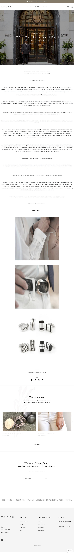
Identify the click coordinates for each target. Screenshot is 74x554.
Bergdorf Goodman (34, 372)
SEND (46, 478)
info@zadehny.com (4, 532)
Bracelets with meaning (25, 533)
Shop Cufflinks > (37, 210)
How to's (40, 521)
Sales (21, 530)
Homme (37, 6)
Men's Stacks (22, 524)
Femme (29, 6)
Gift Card (21, 535)
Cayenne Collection (24, 521)
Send (68, 526)
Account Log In (41, 524)
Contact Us (40, 533)
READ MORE (37, 444)
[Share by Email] (42, 380)
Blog (45, 6)
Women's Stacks (23, 527)
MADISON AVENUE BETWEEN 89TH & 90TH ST (37, 1)
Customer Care (41, 530)
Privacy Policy (41, 527)
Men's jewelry (43, 372)
